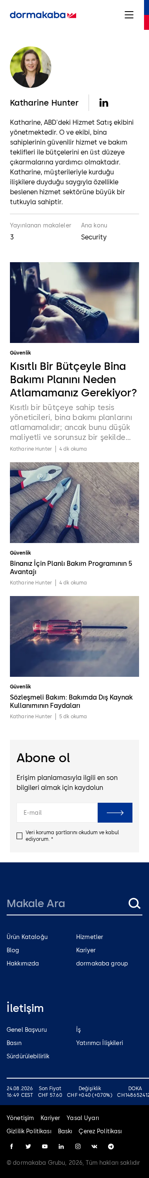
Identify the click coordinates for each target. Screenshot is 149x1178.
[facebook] (11, 1146)
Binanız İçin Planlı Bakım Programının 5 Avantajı (71, 568)
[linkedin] (61, 1146)
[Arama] (134, 903)
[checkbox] (19, 836)
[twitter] (28, 1146)
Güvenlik (20, 353)
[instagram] (78, 1146)
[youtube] (45, 1146)
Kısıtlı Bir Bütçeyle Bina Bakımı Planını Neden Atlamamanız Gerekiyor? (73, 379)
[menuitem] (43, 15)
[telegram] (111, 1146)
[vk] (94, 1146)
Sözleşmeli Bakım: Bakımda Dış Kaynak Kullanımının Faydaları (71, 701)
